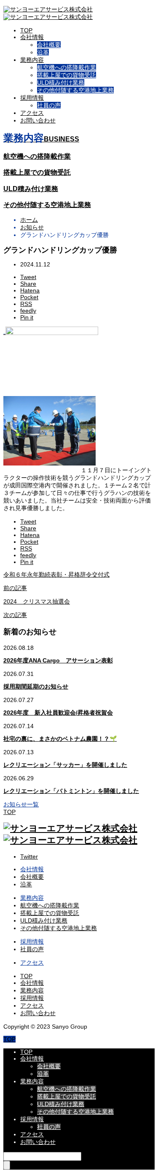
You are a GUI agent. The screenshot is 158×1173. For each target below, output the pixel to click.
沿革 (43, 52)
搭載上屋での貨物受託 (66, 75)
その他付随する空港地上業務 (75, 90)
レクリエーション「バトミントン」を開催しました (71, 790)
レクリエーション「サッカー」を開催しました (65, 764)
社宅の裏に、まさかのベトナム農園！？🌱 (60, 738)
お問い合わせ (38, 120)
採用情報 (32, 97)
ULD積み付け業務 (60, 82)
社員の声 (49, 105)
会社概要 (49, 44)
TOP (26, 30)
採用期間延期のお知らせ (35, 686)
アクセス (32, 112)
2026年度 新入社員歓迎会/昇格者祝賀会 (58, 712)
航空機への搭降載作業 (66, 67)
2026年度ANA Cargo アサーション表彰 (58, 660)
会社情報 (32, 37)
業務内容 (32, 59)
